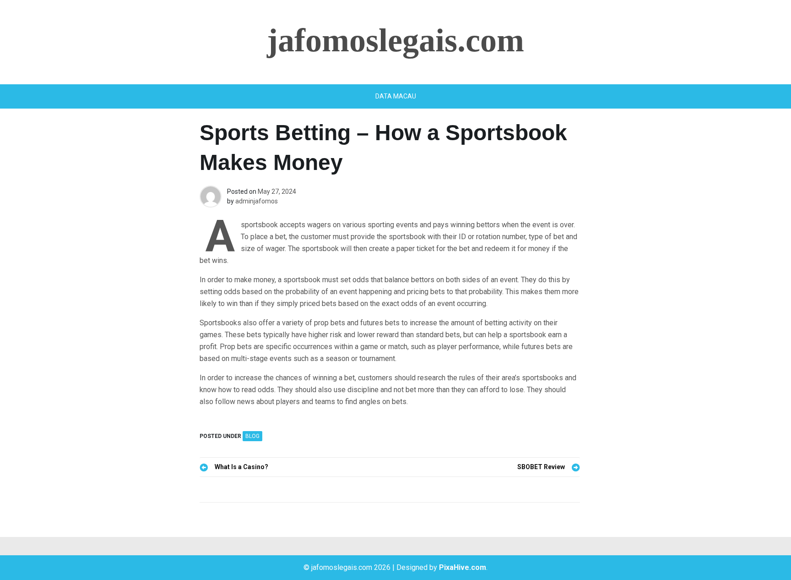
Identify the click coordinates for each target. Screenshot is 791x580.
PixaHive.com (462, 567)
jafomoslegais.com (395, 40)
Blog (252, 436)
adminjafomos (256, 201)
